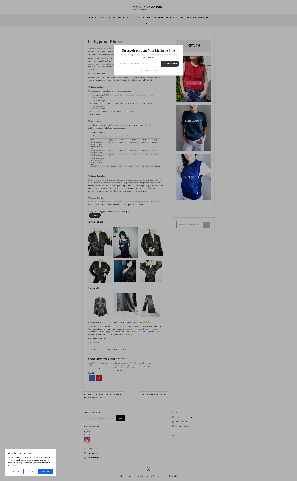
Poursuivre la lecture (148, 70)
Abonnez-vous (170, 63)
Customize (15, 471)
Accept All (45, 471)
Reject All (30, 471)
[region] (30, 462)
